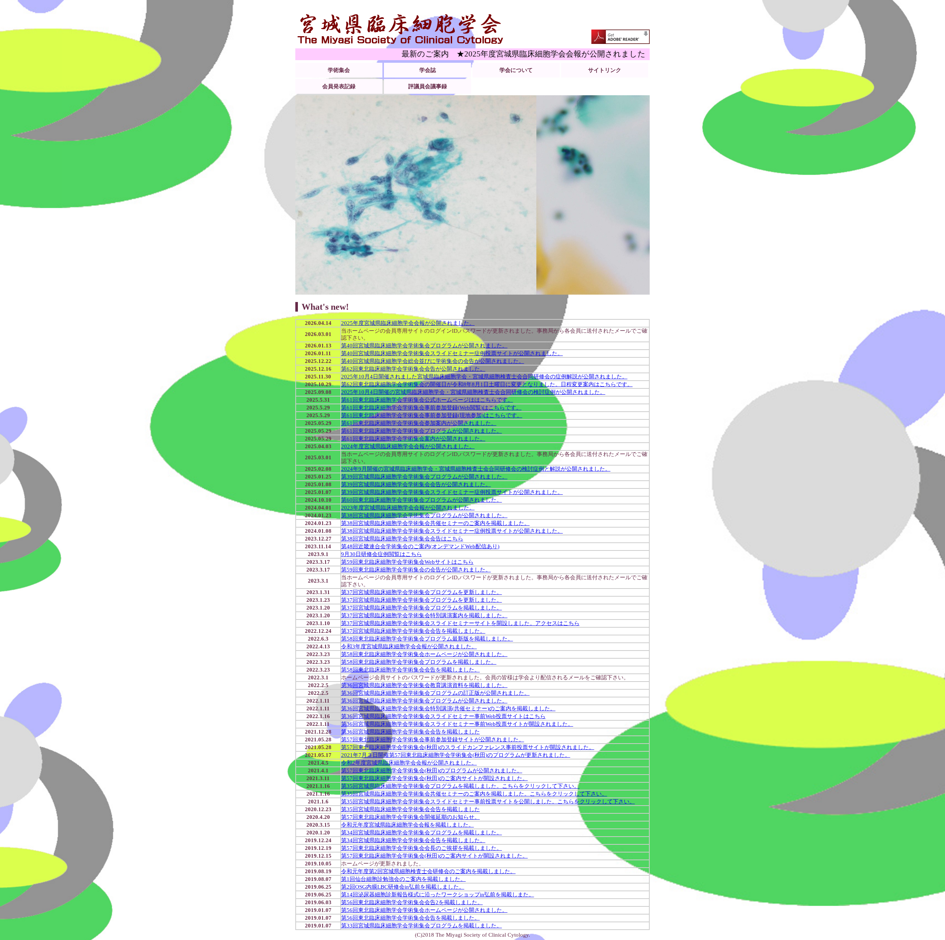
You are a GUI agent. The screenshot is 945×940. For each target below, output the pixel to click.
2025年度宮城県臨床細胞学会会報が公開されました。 (408, 323)
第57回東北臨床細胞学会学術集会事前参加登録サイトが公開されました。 (432, 739)
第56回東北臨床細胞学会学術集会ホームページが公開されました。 (424, 910)
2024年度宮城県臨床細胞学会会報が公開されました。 (408, 446)
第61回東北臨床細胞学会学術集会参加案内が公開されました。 (418, 423)
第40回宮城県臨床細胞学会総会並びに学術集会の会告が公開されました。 (432, 361)
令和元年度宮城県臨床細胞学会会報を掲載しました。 (407, 825)
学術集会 (339, 70)
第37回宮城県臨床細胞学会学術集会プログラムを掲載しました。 (421, 608)
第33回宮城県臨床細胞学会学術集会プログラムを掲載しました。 (421, 926)
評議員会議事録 (427, 86)
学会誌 (427, 70)
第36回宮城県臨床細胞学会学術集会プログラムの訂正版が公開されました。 (435, 693)
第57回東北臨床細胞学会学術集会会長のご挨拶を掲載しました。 (421, 848)
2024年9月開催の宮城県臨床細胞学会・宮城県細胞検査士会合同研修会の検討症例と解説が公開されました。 (476, 469)
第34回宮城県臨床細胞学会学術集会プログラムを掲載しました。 (421, 833)
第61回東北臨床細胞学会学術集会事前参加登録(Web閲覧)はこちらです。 (431, 408)
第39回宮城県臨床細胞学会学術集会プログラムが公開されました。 (424, 477)
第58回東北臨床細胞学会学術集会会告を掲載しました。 (410, 670)
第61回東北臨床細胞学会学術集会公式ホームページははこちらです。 (427, 400)
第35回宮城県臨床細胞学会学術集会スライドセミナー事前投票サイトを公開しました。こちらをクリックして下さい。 (488, 802)
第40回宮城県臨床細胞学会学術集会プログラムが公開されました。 (424, 346)
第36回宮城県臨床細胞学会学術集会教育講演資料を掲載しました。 (424, 685)
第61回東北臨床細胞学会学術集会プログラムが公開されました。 (421, 431)
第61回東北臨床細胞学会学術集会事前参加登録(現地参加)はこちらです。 (431, 415)
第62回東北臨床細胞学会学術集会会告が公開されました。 (413, 369)
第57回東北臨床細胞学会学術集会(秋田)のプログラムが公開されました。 (431, 770)
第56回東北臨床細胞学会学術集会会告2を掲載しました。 (412, 902)
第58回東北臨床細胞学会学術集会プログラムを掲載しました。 (418, 662)
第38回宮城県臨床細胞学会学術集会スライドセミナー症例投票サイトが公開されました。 (452, 531)
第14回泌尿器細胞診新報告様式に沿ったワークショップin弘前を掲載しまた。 (437, 895)
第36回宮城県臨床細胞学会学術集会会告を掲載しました (410, 732)
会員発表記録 (338, 86)
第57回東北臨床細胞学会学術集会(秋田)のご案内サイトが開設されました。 (434, 778)
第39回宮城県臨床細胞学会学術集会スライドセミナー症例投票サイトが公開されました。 (452, 492)
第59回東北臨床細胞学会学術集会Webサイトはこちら (407, 562)
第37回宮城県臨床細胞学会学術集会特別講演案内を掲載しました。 (424, 615)
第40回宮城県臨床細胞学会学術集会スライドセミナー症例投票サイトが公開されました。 (452, 353)
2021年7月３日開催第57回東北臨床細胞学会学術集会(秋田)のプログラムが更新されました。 (455, 755)
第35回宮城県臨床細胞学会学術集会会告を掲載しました (410, 809)
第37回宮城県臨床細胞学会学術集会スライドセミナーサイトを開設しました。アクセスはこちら (460, 623)
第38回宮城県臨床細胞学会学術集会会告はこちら (402, 539)
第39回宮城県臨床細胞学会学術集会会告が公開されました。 (416, 484)
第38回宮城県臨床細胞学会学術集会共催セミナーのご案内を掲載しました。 (435, 523)
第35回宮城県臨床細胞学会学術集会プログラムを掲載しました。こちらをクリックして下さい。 (460, 786)
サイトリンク (604, 70)
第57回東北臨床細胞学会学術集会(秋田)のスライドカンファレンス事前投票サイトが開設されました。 (467, 747)
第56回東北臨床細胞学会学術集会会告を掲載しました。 (410, 918)
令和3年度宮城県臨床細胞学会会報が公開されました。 (409, 646)
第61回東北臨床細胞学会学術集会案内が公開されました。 (413, 439)
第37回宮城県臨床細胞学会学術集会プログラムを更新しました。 (421, 592)
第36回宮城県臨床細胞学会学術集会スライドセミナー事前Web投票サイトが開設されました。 (457, 724)
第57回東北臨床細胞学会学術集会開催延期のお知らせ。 (410, 817)
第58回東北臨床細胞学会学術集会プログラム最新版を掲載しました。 (427, 639)
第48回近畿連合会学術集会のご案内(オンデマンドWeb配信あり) (420, 546)
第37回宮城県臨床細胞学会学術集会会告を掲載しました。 (413, 631)
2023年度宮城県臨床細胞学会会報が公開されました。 (408, 508)
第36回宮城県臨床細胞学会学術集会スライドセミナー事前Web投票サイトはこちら (443, 716)
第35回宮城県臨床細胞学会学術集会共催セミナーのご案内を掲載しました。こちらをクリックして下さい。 (474, 794)
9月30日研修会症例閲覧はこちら (381, 554)
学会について (516, 70)
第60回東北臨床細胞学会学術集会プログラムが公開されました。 (421, 500)
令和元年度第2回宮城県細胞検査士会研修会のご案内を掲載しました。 (428, 871)
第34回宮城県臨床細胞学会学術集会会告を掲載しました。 (413, 840)
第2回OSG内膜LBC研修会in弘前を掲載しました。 (402, 887)
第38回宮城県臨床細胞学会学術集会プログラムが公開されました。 (424, 515)
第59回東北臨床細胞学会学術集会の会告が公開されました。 (416, 570)
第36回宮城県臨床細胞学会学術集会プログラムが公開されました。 (424, 701)
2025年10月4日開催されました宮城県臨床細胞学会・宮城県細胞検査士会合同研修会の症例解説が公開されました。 (484, 377)
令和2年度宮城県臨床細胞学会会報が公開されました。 (409, 763)
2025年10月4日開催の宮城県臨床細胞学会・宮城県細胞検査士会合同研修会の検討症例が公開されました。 (473, 392)
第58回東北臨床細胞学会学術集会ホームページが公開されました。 (424, 654)
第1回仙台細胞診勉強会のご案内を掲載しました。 (403, 879)
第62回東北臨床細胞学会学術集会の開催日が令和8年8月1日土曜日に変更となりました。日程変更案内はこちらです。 (487, 384)
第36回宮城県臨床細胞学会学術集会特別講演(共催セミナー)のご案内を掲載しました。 (448, 708)
